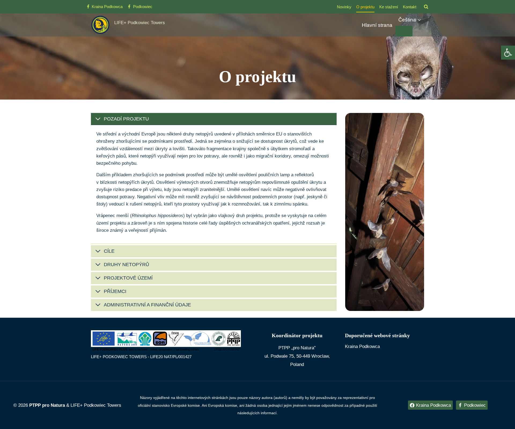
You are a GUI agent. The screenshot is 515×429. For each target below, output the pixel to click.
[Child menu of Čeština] (404, 31)
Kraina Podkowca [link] (362, 346)
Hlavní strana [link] (377, 25)
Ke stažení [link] (388, 7)
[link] (508, 53)
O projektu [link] (365, 7)
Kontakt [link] (409, 7)
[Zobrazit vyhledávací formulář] (426, 6)
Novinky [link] (344, 7)
